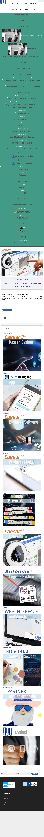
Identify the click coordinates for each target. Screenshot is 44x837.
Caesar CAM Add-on (23, 116)
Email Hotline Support (23, 240)
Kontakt (22, 190)
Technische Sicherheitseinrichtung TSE (22, 146)
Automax (22, 122)
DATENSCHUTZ (5, 798)
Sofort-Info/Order (7, 309)
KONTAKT (4, 802)
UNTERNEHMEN (22, 166)
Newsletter (23, 196)
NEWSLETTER (5, 804)
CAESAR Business (23, 89)
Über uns (22, 172)
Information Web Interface (23, 221)
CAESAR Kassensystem (22, 71)
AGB (3, 800)
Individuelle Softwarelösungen (22, 134)
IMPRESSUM (5, 796)
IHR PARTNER (22, 23)
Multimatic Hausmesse (22, 202)
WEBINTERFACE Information (23, 128)
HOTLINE (22, 234)
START (23, 18)
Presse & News (22, 184)
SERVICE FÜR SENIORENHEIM (22, 140)
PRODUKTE (23, 60)
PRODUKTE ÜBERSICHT (23, 65)
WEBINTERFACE (22, 215)
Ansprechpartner (22, 178)
